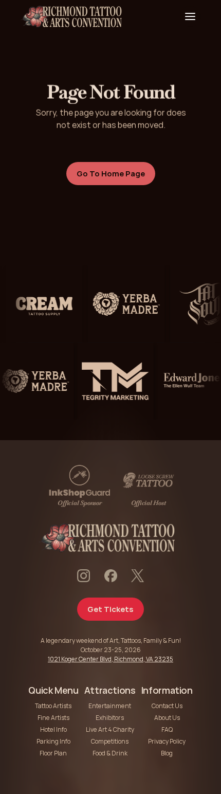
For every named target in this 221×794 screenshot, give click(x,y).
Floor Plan (53, 753)
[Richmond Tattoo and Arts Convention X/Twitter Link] (137, 575)
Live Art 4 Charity (110, 729)
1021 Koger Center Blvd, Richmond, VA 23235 (110, 659)
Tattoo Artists (53, 705)
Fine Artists (53, 717)
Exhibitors (110, 717)
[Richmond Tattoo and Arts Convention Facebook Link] (110, 575)
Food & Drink (110, 753)
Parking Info (53, 741)
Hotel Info (53, 729)
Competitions (109, 741)
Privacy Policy (167, 741)
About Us (167, 717)
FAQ (167, 729)
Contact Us (167, 705)
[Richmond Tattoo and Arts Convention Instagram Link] (83, 575)
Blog (167, 753)
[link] (40, 303)
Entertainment (109, 705)
